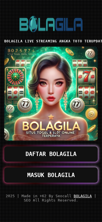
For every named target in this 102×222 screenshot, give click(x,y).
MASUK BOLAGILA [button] (51, 175)
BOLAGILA (83, 196)
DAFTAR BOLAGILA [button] (51, 154)
